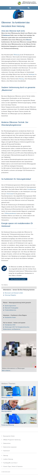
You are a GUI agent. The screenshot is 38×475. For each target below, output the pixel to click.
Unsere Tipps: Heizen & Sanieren (13, 466)
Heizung (21, 78)
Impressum (6, 450)
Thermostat (9, 193)
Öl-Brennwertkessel (10, 213)
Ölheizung (16, 54)
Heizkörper (31, 74)
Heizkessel (6, 35)
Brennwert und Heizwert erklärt (14, 293)
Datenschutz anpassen (10, 447)
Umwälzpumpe (31, 189)
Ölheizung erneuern (7, 397)
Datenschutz (7, 443)
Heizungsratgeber (6, 411)
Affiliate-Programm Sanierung (11, 439)
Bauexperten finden (9, 436)
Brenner (28, 39)
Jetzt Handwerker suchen (18, 279)
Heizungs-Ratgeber (10, 295)
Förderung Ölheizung (7, 425)
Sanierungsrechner (10, 305)
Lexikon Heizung (8, 459)
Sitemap (5, 455)
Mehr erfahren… (7, 370)
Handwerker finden (10, 317)
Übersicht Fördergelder (11, 308)
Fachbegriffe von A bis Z (10, 463)
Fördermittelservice (10, 310)
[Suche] (28, 8)
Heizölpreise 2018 (10, 325)
